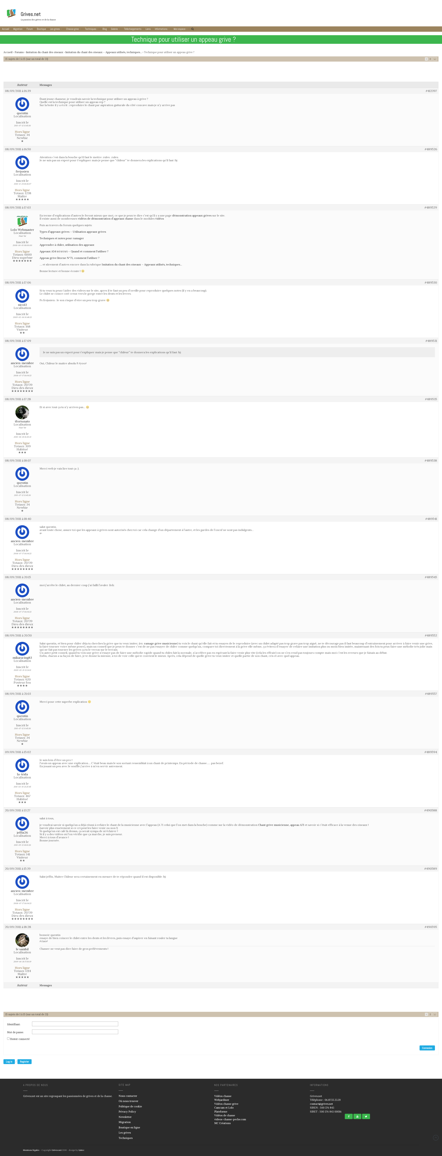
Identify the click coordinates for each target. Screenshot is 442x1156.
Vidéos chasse (222, 1096)
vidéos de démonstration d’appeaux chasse (105, 218)
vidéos (159, 218)
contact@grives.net (321, 1103)
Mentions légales (31, 1150)
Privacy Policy (127, 1111)
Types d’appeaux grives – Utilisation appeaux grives (73, 231)
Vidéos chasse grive (226, 1103)
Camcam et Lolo (224, 1107)
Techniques (90, 29)
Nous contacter (128, 1096)
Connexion (427, 1048)
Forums (19, 52)
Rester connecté (20, 1039)
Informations (161, 29)
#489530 (431, 282)
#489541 (431, 518)
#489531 (431, 340)
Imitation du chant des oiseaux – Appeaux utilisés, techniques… (103, 52)
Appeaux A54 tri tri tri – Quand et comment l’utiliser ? (74, 251)
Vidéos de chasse (224, 1115)
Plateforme (220, 1111)
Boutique (41, 29)
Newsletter (125, 1117)
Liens (148, 29)
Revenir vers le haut (436, 1137)
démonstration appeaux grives (192, 215)
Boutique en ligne (129, 1127)
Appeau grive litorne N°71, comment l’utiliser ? (69, 258)
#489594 (431, 752)
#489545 (431, 577)
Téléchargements (132, 29)
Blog (105, 29)
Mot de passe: (15, 1032)
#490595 (431, 926)
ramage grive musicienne (160, 643)
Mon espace (179, 29)
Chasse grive (72, 29)
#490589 (430, 868)
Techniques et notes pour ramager (62, 238)
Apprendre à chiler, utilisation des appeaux (67, 244)
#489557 (431, 693)
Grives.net (31, 14)
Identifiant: (13, 1024)
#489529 (431, 207)
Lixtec (81, 1150)
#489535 (431, 399)
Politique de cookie (130, 1106)
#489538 (431, 460)
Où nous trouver (128, 1101)
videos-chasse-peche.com (230, 1119)
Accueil (5, 29)
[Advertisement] (221, 73)
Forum (30, 29)
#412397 (431, 90)
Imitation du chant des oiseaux (44, 52)
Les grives (55, 29)
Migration (17, 29)
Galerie (114, 29)
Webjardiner (221, 1099)
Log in (9, 1061)
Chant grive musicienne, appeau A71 (281, 825)
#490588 (430, 810)
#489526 (431, 149)
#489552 (431, 635)
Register (24, 1061)
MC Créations (222, 1123)
